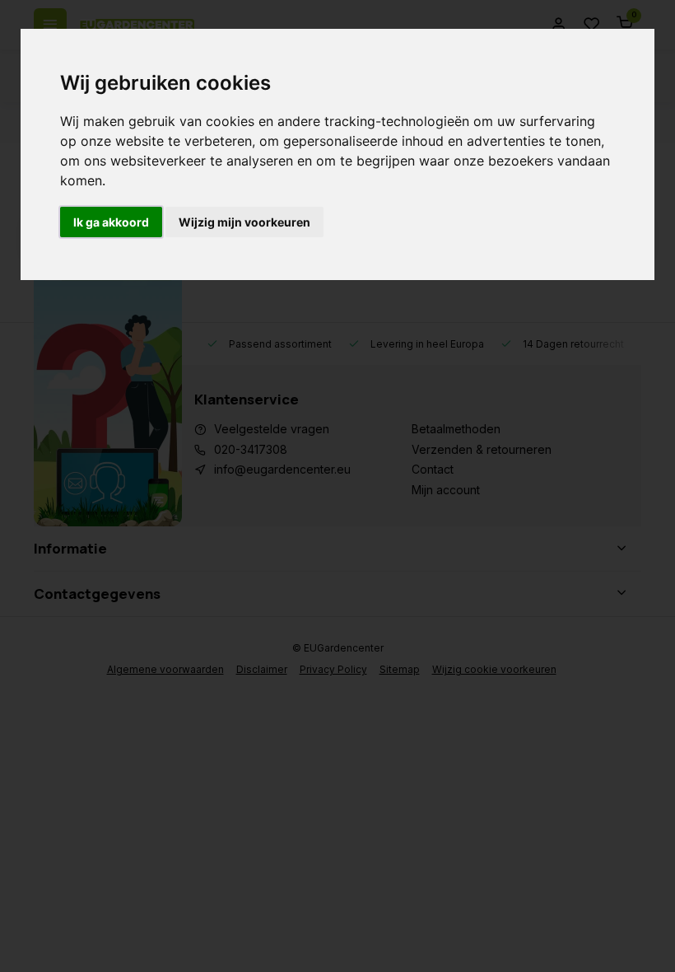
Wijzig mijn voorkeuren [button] (244, 222)
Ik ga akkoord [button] (111, 222)
